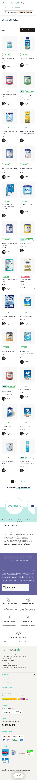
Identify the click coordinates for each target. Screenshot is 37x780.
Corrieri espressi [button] (7, 693)
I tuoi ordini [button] (5, 679)
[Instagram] (6, 725)
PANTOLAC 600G (25, 390)
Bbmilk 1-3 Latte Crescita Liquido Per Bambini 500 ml (27, 132)
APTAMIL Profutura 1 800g (26, 169)
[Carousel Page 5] (9, 519)
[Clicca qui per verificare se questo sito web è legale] (29, 752)
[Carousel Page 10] (18, 519)
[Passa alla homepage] (18, 2)
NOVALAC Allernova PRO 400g (9, 59)
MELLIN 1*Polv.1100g (26, 316)
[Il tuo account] (3, 2)
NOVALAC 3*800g (25, 243)
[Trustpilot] (7, 712)
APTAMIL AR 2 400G (26, 205)
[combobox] (17, 8)
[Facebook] (3, 725)
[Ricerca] (32, 8)
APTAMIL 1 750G (7, 426)
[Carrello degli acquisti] (20, 775)
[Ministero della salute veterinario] (5, 760)
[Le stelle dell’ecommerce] (5, 752)
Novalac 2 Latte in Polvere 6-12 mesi (9, 244)
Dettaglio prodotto (25, 288)
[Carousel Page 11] (20, 519)
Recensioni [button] (5, 705)
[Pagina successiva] (27, 481)
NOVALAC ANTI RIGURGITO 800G (7, 391)
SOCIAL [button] (4, 719)
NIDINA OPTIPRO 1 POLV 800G (9, 281)
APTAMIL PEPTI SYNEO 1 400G (9, 132)
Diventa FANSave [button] (7, 687)
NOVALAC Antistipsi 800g (26, 96)
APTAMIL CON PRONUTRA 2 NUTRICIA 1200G (27, 353)
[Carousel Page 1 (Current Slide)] (2, 519)
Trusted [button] (4, 746)
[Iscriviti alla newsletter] (32, 568)
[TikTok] (10, 725)
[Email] (13, 725)
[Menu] (33, 2)
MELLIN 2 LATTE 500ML (27, 58)
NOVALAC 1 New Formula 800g (9, 169)
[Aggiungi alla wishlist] (8, 67)
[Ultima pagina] (30, 481)
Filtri (7, 30)
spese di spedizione (21, 770)
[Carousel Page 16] (29, 519)
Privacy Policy (31, 573)
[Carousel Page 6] (11, 519)
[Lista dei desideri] (16, 775)
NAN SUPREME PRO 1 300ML (26, 281)
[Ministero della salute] (21, 752)
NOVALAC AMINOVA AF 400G (9, 462)
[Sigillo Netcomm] (13, 752)
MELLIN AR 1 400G (25, 426)
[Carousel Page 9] (16, 519)
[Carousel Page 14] (25, 519)
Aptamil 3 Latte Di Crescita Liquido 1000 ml (27, 462)
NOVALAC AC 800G (8, 351)
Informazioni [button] (6, 674)
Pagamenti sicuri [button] (7, 731)
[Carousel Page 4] (7, 519)
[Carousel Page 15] (27, 519)
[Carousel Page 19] (34, 519)
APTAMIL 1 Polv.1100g (8, 316)
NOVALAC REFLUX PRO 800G (9, 95)
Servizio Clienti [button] (6, 683)
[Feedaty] (17, 712)
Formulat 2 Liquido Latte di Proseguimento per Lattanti (9, 206)
